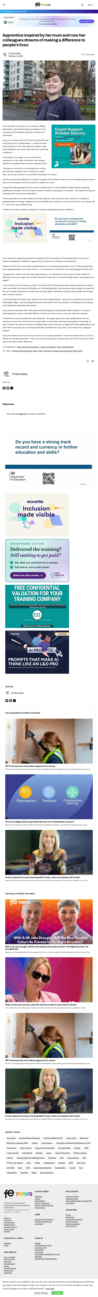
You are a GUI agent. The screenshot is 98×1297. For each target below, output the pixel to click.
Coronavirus (11, 1148)
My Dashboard (9, 1264)
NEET (62, 1158)
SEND (71, 1163)
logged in (23, 413)
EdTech (37, 1199)
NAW (40, 351)
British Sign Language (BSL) (17, 1143)
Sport (20, 1168)
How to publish (9, 1257)
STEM (28, 1168)
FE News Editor (15, 53)
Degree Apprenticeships (45, 1148)
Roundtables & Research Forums (47, 1254)
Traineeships (12, 1172)
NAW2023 (47, 351)
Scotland (61, 1163)
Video (6, 1245)
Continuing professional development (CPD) (73, 1143)
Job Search (39, 1224)
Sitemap (7, 1231)
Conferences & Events (43, 1245)
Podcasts (7, 1243)
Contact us (8, 1220)
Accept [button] (57, 1293)
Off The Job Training (15, 1163)
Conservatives (46, 1143)
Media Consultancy (73, 1224)
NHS (84, 1158)
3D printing (11, 1138)
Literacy (10, 1158)
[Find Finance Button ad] (37, 560)
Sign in (90, 5)
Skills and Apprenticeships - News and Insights (36, 347)
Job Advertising (72, 1222)
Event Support (71, 1226)
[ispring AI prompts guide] (37, 652)
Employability (40, 1201)
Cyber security (26, 1148)
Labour (49, 1153)
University (24, 1172)
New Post (7, 1262)
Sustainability (60, 1168)
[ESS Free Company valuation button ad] (37, 606)
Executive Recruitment (43, 1222)
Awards (38, 1243)
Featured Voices (72, 1199)
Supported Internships (42, 1168)
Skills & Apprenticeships (44, 1205)
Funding (77, 1148)
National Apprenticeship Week (24, 351)
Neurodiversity (73, 1158)
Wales (34, 1172)
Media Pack (70, 1217)
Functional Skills (64, 1148)
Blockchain (84, 1138)
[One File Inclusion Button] (25, 242)
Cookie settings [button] (41, 1293)
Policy (28, 1163)
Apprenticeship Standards (29, 1138)
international (27, 1153)
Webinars (38, 1256)
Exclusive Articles (72, 1196)
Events (6, 1266)
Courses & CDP (41, 1248)
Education (38, 1196)
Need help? (8, 1273)
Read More (50, 1288)
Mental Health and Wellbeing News (31, 1158)
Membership (8, 1270)
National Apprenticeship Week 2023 (67, 351)
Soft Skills (10, 1168)
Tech (81, 1168)
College (35, 1143)
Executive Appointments (44, 1219)
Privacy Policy (9, 1229)
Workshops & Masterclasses (46, 1259)
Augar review (71, 1138)
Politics (37, 1163)
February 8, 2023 (16, 56)
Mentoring (52, 1158)
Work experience (46, 1172)
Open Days (39, 1252)
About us (7, 1218)
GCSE (86, 1148)
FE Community (9, 1222)
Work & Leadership (42, 1203)
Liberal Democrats (62, 1153)
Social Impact (40, 1208)
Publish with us (9, 1225)
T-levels (72, 1168)
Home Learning (13, 1153)
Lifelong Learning (80, 1153)
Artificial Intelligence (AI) (53, 1138)
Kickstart (39, 1153)
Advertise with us (10, 1227)
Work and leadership (65, 347)
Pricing (68, 1215)
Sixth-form (81, 1163)
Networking (39, 1250)
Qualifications (49, 1163)
